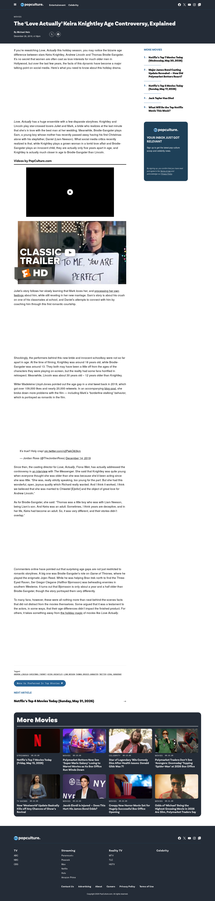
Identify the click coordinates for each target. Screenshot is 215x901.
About (98, 886)
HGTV (112, 864)
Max (63, 864)
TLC (111, 859)
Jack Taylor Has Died (161, 98)
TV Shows (22, 801)
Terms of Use (165, 171)
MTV (111, 855)
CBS (16, 864)
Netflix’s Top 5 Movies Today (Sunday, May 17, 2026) (166, 87)
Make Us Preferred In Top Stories (39, 683)
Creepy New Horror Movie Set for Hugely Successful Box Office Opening (129, 809)
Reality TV (115, 850)
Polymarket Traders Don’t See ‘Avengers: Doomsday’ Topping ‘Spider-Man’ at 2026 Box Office (175, 763)
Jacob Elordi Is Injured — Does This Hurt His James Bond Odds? (84, 807)
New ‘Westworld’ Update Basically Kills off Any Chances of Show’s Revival (38, 809)
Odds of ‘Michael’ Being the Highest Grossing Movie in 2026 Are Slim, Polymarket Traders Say (175, 809)
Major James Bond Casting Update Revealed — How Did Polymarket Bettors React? (166, 73)
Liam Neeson (69, 674)
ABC (16, 855)
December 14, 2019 (78, 458)
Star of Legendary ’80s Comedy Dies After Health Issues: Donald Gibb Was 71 (129, 763)
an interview (40, 471)
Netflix (64, 868)
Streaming (23, 755)
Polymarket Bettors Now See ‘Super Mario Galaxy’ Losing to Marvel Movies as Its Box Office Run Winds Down (82, 764)
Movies (18, 16)
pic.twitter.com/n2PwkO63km (62, 451)
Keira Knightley (55, 674)
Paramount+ (67, 855)
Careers (111, 886)
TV (15, 850)
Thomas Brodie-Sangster (87, 674)
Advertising (84, 886)
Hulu (63, 872)
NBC (16, 859)
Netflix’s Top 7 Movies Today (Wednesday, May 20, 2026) (166, 59)
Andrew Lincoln (21, 674)
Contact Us (67, 886)
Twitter (102, 674)
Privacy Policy (166, 174)
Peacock (65, 859)
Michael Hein (23, 32)
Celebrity (73, 5)
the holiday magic (72, 613)
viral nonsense (114, 674)
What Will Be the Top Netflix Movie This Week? (166, 109)
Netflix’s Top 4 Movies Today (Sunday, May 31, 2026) (54, 701)
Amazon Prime (68, 877)
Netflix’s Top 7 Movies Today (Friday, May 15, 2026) (34, 761)
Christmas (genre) (38, 674)
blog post (110, 388)
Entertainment (57, 5)
